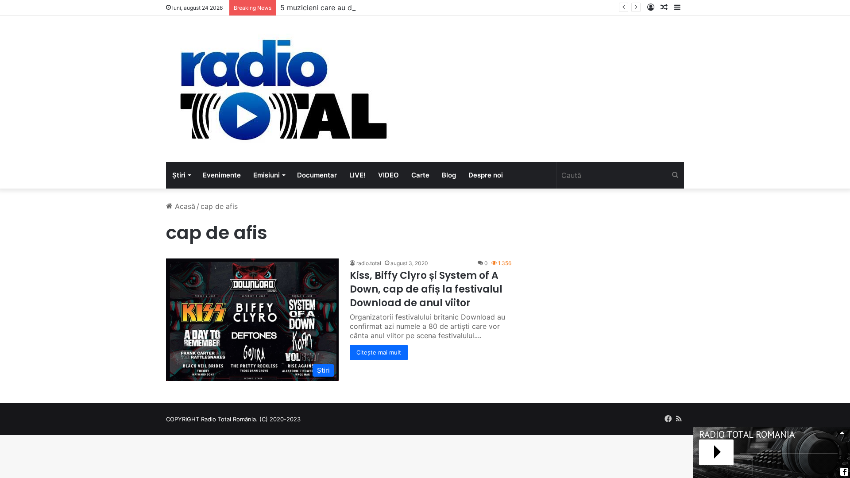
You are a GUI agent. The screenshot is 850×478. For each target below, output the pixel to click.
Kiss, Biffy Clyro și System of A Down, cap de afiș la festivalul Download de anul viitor (426, 289)
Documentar (317, 175)
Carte (420, 175)
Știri (178, 175)
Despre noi (485, 175)
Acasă (184, 206)
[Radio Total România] (282, 89)
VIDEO (388, 175)
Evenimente (222, 175)
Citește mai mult (378, 352)
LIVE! (357, 175)
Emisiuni (266, 175)
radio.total (368, 263)
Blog (449, 175)
